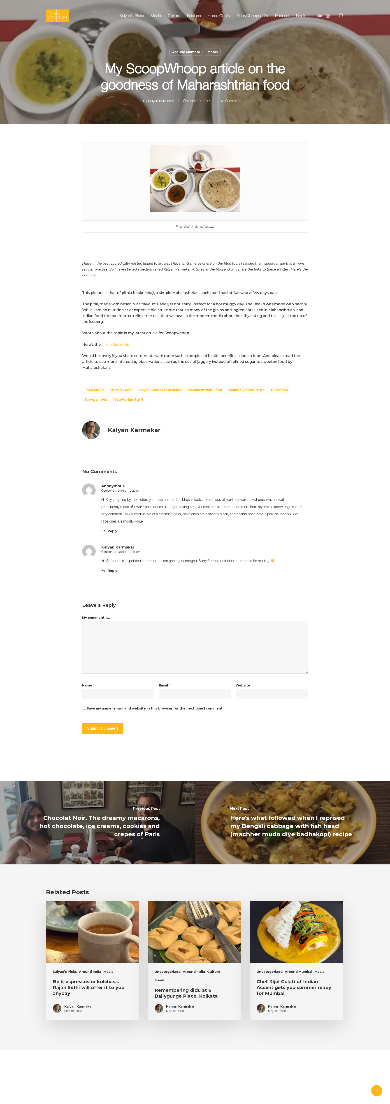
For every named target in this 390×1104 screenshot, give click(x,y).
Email (164, 685)
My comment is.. (96, 618)
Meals (213, 52)
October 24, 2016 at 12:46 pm (120, 551)
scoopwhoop (95, 399)
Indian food (121, 390)
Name (88, 685)
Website (243, 685)
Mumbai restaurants (246, 390)
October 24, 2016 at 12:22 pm (120, 490)
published (279, 390)
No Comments (231, 101)
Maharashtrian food (205, 390)
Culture (213, 972)
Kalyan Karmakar (161, 101)
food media (94, 390)
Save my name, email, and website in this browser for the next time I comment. (155, 708)
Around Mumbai (186, 52)
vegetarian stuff (128, 399)
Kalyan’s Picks (65, 972)
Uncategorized (168, 972)
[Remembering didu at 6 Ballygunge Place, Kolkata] (194, 960)
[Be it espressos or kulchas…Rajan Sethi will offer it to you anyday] (92, 960)
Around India (90, 972)
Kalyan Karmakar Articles (159, 390)
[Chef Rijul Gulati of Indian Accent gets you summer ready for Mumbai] (296, 960)
